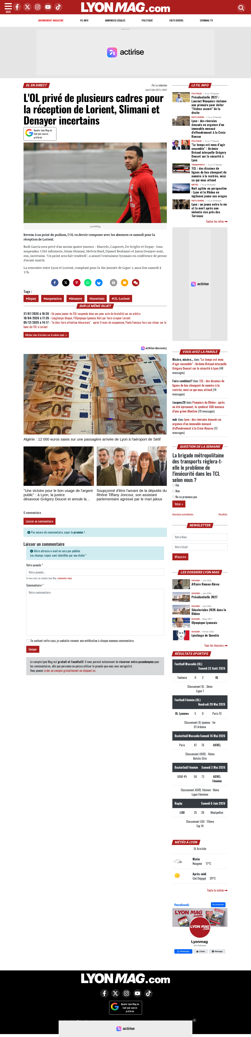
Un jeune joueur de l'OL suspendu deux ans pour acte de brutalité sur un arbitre (95, 313)
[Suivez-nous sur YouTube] (136, 996)
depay (32, 298)
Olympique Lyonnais (204, 622)
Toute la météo (216, 890)
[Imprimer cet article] (113, 282)
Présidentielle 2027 (204, 596)
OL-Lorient (121, 298)
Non (177, 491)
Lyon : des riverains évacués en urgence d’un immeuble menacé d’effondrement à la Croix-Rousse (208, 128)
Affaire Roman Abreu (205, 584)
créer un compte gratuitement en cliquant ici (69, 670)
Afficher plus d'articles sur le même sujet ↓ (46, 335)
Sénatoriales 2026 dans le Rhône (208, 611)
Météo (194, 185)
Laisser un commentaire (39, 521)
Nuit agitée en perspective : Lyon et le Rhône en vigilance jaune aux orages (209, 192)
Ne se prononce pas (186, 497)
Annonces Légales (115, 20)
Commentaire (34, 585)
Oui (177, 485)
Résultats (223, 514)
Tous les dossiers (214, 645)
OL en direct (36, 85)
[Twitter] (26, 7)
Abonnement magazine (50, 20)
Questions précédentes (182, 514)
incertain (97, 298)
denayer (76, 298)
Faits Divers (176, 20)
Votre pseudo (34, 565)
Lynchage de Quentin (205, 635)
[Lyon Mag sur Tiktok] (147, 996)
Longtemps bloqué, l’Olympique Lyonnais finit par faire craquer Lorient (91, 318)
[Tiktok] (57, 7)
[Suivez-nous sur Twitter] (114, 996)
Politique (147, 20)
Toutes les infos (215, 221)
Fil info (84, 20)
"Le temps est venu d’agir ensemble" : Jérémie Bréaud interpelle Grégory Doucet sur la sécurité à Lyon (208, 152)
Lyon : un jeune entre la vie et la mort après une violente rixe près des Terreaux (209, 210)
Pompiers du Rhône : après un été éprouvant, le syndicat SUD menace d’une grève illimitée (198, 406)
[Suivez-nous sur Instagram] (125, 996)
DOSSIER (195, 580)
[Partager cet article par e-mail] (124, 282)
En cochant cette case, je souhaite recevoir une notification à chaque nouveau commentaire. (82, 640)
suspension (53, 298)
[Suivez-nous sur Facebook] (199, 928)
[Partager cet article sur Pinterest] (76, 282)
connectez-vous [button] (65, 578)
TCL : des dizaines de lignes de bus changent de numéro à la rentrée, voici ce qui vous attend (208, 174)
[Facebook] (16, 7)
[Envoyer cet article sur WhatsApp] (88, 282)
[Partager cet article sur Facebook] (54, 282)
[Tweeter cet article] (65, 282)
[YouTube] (47, 7)
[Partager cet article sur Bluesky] (99, 282)
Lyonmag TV (206, 20)
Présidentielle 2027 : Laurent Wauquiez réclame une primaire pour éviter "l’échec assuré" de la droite (209, 105)
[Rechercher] (240, 8)
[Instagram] (37, 7)
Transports (198, 165)
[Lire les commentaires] (135, 282)
